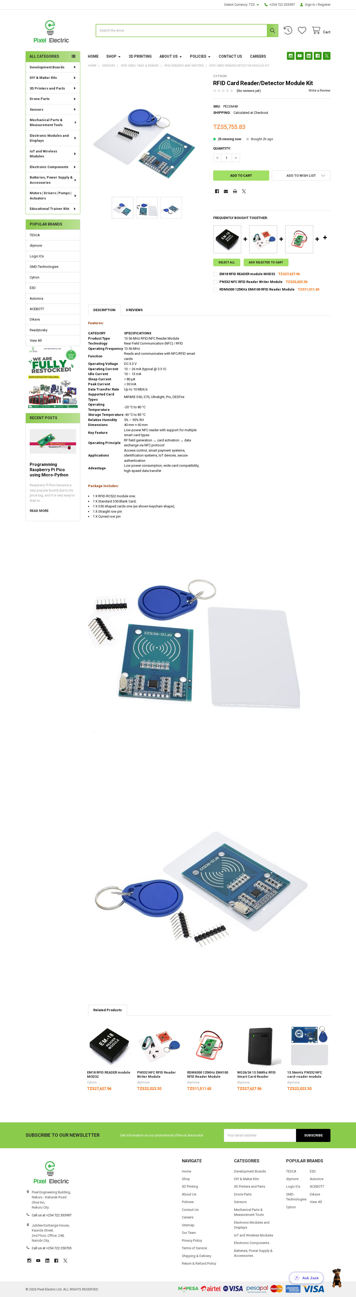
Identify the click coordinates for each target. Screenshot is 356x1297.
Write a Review (319, 90)
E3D (33, 288)
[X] (326, 56)
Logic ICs (37, 256)
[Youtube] (299, 56)
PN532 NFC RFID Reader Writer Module (251, 282)
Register (324, 5)
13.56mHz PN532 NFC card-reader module (304, 1074)
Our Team (189, 1233)
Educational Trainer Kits (49, 209)
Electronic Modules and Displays (49, 138)
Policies (198, 56)
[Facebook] (317, 56)
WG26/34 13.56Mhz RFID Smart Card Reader (256, 1074)
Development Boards (47, 67)
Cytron (34, 277)
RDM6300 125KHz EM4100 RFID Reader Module (256, 289)
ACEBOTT (37, 309)
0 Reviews (134, 310)
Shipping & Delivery (196, 1256)
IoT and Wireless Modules (43, 153)
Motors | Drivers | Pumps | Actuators (50, 195)
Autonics (36, 298)
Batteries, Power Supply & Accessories (51, 180)
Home (93, 56)
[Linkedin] (308, 56)
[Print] (235, 191)
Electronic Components (49, 167)
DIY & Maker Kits (43, 78)
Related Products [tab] (107, 1010)
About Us (168, 56)
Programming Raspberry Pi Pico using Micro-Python (49, 469)
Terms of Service (194, 1248)
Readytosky (38, 330)
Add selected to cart (266, 262)
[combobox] (187, 30)
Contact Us (230, 56)
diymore (36, 245)
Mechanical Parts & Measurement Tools (46, 122)
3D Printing (140, 56)
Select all (226, 262)
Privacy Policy (192, 1240)
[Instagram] (290, 56)
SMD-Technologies (44, 267)
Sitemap (188, 1225)
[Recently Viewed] (289, 30)
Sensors (36, 109)
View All (36, 340)
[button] (52, 377)
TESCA (35, 235)
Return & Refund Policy (199, 1263)
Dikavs (35, 319)
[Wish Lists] (303, 30)
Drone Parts (40, 99)
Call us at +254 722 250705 (51, 1248)
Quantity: (222, 148)
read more (39, 511)
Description (104, 310)
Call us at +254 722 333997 (51, 1215)
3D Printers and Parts (47, 88)
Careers (258, 56)
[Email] (226, 191)
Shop (111, 56)
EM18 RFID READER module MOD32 (247, 274)
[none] (147, 133)
